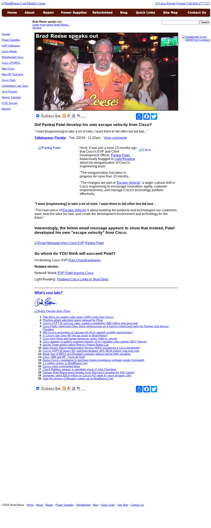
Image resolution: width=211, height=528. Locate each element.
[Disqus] (106, 443)
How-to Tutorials (11, 97)
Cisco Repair (9, 51)
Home (30, 504)
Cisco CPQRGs (11, 62)
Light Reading (125, 159)
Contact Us (137, 504)
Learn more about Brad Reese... (51, 24)
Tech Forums (9, 91)
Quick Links (108, 504)
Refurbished (83, 504)
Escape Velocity (128, 182)
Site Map (122, 504)
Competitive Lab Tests (15, 85)
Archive (36, 27)
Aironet (6, 34)
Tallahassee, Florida (49, 137)
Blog (95, 504)
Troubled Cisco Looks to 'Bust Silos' (83, 279)
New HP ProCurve (12, 74)
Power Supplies (11, 39)
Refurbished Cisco (12, 57)
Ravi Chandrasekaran (85, 260)
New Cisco (8, 68)
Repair (49, 504)
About (39, 504)
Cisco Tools (9, 80)
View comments (115, 137)
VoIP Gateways (11, 45)
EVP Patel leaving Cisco (76, 273)
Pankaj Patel (120, 155)
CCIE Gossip (9, 103)
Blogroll (6, 108)
